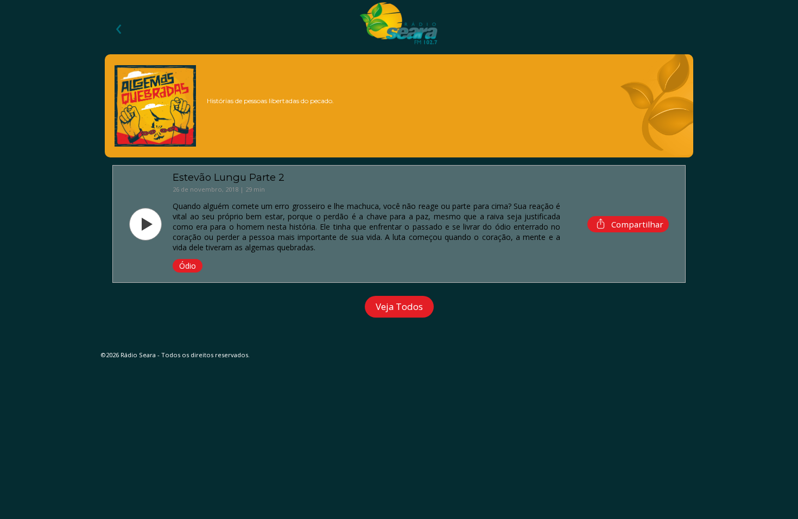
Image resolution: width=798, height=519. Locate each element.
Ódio (187, 266)
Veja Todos (399, 306)
